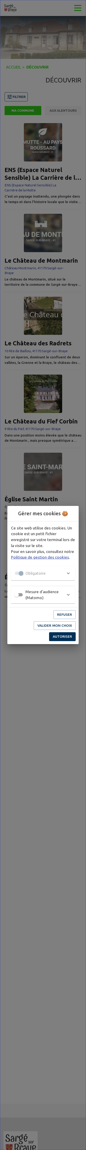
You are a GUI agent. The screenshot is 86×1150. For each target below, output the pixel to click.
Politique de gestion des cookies (40, 557)
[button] (43, 573)
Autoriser (62, 636)
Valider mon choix (54, 625)
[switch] (16, 594)
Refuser (64, 614)
